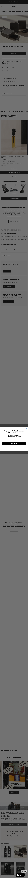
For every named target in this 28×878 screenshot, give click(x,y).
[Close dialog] (26, 428)
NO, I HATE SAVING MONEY (14, 446)
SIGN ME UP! (14, 443)
